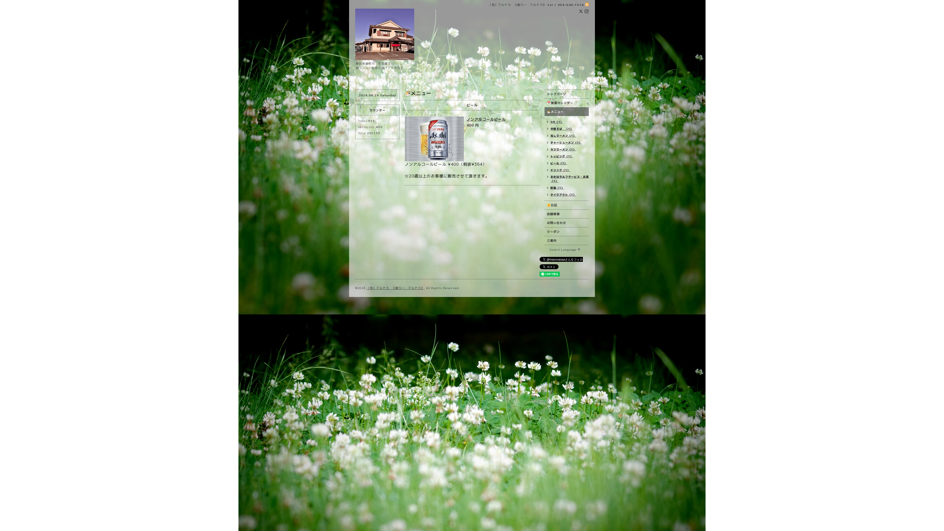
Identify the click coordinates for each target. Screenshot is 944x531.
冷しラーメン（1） (563, 136)
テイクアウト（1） (563, 195)
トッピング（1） (561, 156)
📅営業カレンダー (560, 103)
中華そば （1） (561, 129)
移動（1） (557, 188)
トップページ (556, 94)
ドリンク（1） (560, 170)
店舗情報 (553, 214)
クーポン (553, 232)
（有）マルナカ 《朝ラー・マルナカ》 (395, 288)
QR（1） (556, 122)
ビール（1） (558, 163)
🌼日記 (552, 205)
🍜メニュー (555, 112)
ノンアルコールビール (486, 119)
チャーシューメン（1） (566, 143)
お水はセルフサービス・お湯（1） (569, 179)
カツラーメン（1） (563, 149)
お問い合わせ (556, 223)
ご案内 (552, 240)
